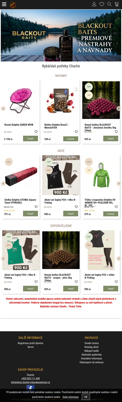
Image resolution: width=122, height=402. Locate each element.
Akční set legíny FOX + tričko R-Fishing (100, 276)
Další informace (71, 396)
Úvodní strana (92, 343)
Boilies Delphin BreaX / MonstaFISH (56, 126)
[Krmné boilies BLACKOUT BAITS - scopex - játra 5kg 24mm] (61, 250)
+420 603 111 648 (30, 378)
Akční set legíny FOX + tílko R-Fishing (60, 201)
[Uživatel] (102, 3)
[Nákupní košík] (117, 5)
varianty (70, 138)
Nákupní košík (91, 350)
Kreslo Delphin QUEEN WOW (18, 124)
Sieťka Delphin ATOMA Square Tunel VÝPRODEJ (20, 201)
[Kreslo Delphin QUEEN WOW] (21, 100)
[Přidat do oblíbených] (36, 131)
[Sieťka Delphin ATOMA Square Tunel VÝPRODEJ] (21, 175)
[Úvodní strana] (13, 4)
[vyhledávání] (109, 5)
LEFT (3, 35)
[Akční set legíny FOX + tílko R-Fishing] (61, 175)
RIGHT (118, 35)
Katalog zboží (91, 347)
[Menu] (4, 4)
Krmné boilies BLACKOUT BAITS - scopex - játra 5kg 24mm (58, 277)
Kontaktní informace (91, 358)
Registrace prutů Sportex (30, 343)
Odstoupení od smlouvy (92, 362)
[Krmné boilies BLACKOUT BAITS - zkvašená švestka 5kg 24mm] (101, 100)
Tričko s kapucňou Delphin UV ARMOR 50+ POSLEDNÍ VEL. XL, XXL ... (100, 202)
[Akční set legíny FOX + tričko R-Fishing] (101, 250)
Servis (30, 347)
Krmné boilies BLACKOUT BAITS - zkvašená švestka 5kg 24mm (100, 127)
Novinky (61, 75)
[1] (59, 58)
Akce (61, 150)
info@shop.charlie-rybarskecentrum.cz (30, 382)
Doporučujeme (61, 226)
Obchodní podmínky (91, 354)
